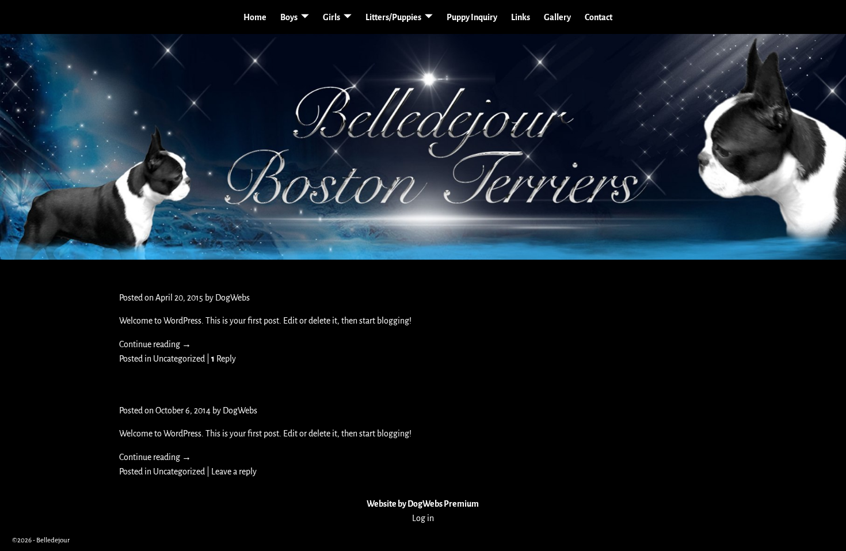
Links (520, 17)
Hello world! (163, 275)
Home (254, 17)
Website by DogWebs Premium (423, 503)
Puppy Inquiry (472, 17)
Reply (223, 358)
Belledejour (53, 540)
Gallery (557, 17)
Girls (331, 17)
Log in (423, 518)
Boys (289, 17)
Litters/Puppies (393, 17)
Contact (598, 17)
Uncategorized (179, 358)
